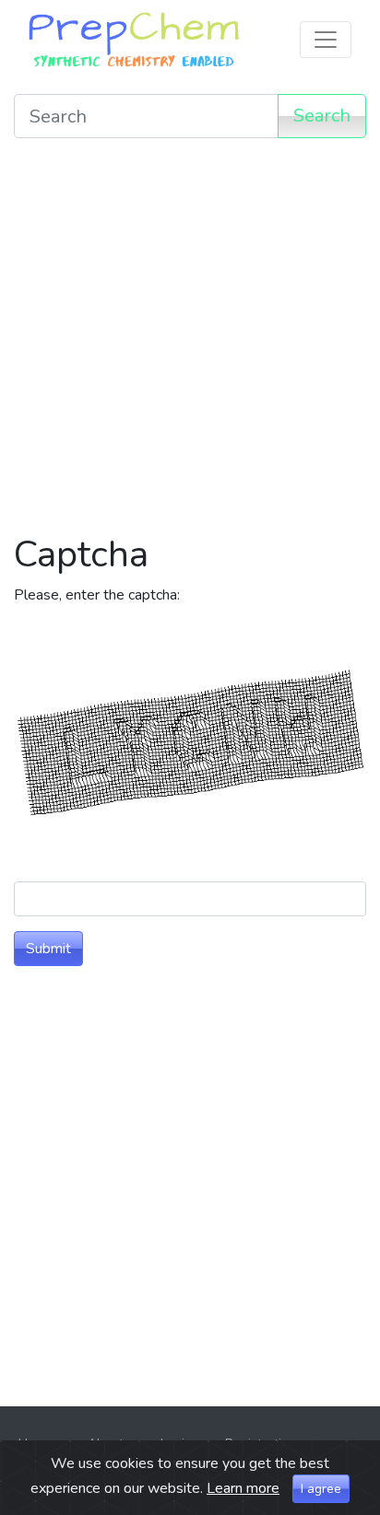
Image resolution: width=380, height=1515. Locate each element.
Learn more (243, 1488)
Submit (48, 948)
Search (321, 115)
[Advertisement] (190, 342)
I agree (321, 1489)
